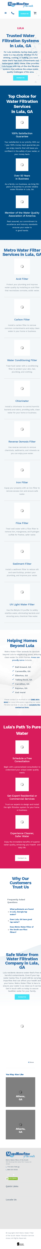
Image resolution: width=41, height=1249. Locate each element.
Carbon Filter (22, 319)
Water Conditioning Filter (22, 360)
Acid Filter (22, 278)
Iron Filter (22, 482)
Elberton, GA (21, 675)
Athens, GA (20, 1098)
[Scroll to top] (37, 1245)
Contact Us (22, 858)
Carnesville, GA (22, 671)
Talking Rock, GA (23, 679)
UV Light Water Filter (22, 604)
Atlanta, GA (20, 1130)
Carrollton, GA (22, 684)
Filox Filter (22, 523)
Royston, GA (21, 688)
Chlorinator (22, 400)
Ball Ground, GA (23, 667)
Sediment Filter (22, 563)
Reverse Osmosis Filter (22, 441)
